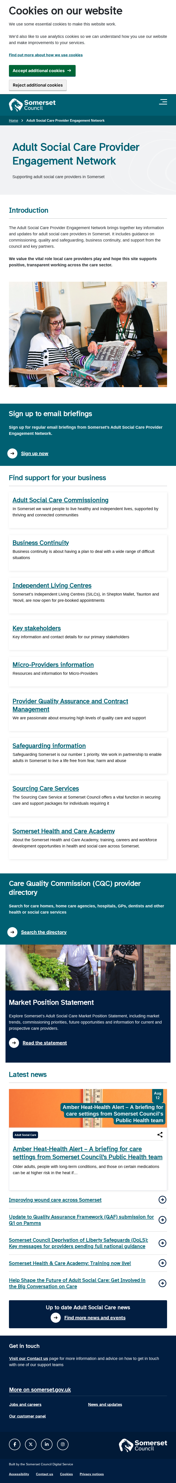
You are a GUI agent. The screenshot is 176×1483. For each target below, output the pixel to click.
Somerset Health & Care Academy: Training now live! (70, 1263)
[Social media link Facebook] (15, 1444)
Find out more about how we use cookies (46, 55)
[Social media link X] (31, 1444)
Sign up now (34, 453)
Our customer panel (27, 1416)
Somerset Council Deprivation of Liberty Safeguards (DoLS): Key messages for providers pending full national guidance (78, 1243)
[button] (160, 1134)
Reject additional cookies (38, 85)
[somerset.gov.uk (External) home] (32, 105)
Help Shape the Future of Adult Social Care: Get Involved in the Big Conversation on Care (77, 1283)
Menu (164, 101)
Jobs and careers (25, 1404)
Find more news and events (95, 1317)
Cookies (66, 1474)
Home (13, 120)
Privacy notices (92, 1474)
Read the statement (45, 1043)
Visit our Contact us (28, 1358)
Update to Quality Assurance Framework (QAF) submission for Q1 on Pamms (81, 1220)
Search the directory (44, 932)
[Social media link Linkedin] (47, 1444)
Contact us (44, 1474)
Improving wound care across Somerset (55, 1200)
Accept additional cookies (39, 70)
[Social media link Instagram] (63, 1444)
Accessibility (19, 1474)
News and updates (105, 1404)
